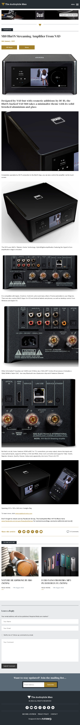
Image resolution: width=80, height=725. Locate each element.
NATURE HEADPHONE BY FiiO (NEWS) (16, 582)
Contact (54, 714)
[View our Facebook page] (27, 707)
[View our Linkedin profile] (52, 707)
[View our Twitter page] (35, 707)
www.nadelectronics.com (23, 513)
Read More (5, 588)
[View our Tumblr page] (48, 707)
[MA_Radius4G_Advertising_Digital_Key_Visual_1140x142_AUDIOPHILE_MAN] (40, 15)
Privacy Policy (43, 714)
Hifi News (9, 47)
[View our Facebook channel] (31, 707)
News (27, 47)
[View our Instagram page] (40, 707)
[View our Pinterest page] (44, 707)
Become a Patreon (29, 714)
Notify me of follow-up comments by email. (18, 635)
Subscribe (50, 685)
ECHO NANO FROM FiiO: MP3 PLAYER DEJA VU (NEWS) (56, 582)
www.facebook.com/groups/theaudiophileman (17, 521)
